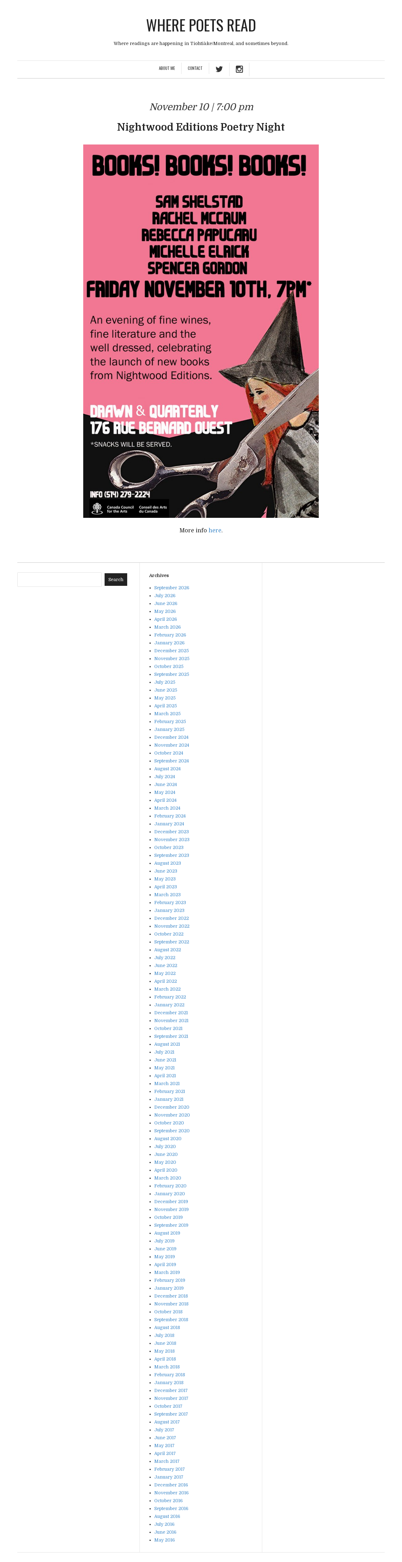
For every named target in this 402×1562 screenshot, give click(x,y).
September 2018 (171, 1319)
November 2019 (171, 1209)
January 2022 (169, 1004)
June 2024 (165, 784)
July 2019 (164, 1240)
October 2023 (168, 847)
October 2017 (168, 1406)
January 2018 (168, 1382)
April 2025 (165, 705)
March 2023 (167, 894)
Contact (195, 68)
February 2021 (169, 1091)
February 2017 (169, 1469)
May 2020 (165, 1162)
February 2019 (169, 1280)
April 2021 (165, 1075)
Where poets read (201, 25)
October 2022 (168, 934)
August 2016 (167, 1516)
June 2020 (166, 1154)
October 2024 (168, 753)
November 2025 (171, 658)
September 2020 (172, 1130)
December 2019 (171, 1201)
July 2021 (164, 1052)
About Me (167, 68)
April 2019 (165, 1264)
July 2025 (164, 682)
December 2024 (171, 737)
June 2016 (165, 1532)
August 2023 (167, 863)
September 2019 (171, 1225)
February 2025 (170, 721)
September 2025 (171, 674)
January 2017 (168, 1477)
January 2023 (169, 910)
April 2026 (165, 619)
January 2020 (169, 1193)
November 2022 (171, 926)
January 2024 (169, 823)
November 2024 (171, 745)
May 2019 (164, 1256)
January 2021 (168, 1099)
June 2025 (165, 690)
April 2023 (165, 886)
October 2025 (168, 666)
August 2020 (168, 1138)
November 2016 (171, 1492)
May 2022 (165, 973)
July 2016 (164, 1524)
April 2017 (165, 1453)
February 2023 (170, 902)
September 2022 (171, 941)
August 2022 (167, 949)
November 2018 (171, 1303)
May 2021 (164, 1067)
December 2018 (171, 1296)
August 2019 (167, 1233)
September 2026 (171, 587)
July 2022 (164, 957)
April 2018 (165, 1358)
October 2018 (168, 1311)
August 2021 (167, 1044)
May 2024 (164, 792)
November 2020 (172, 1115)
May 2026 (165, 611)
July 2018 (164, 1335)
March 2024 (167, 808)
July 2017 (164, 1429)
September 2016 (171, 1508)
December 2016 (171, 1484)
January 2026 (169, 642)
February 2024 (170, 815)
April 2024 (165, 800)
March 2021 (167, 1083)
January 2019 (169, 1288)
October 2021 (168, 1028)
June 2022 (165, 965)
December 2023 (171, 831)
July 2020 (165, 1146)
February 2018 (169, 1374)
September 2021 (171, 1036)
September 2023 (171, 855)
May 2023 (165, 878)
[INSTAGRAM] (239, 70)
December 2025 (171, 650)
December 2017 (171, 1390)
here (215, 530)
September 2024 (171, 760)
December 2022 (171, 918)
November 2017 (171, 1398)
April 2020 (165, 1170)
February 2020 (170, 1185)
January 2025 (169, 729)
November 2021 (171, 1020)
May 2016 (164, 1539)
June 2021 (165, 1059)
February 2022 (170, 996)
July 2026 (165, 595)
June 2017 (165, 1437)
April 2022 (165, 981)
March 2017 (167, 1461)
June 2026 (165, 603)
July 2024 (164, 776)
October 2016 (168, 1500)
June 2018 (165, 1343)
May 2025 (165, 697)
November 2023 (171, 839)
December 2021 (171, 1012)
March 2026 (167, 627)
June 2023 (165, 871)
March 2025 (167, 713)
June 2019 (165, 1248)
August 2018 (167, 1327)
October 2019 (168, 1217)
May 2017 (164, 1445)
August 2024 (167, 768)
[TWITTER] (219, 70)
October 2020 (169, 1122)
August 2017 (167, 1421)
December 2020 (171, 1107)
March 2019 (167, 1272)
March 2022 (167, 989)
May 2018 (164, 1351)
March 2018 (167, 1366)
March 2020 (167, 1177)
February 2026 (170, 634)
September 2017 (171, 1414)
